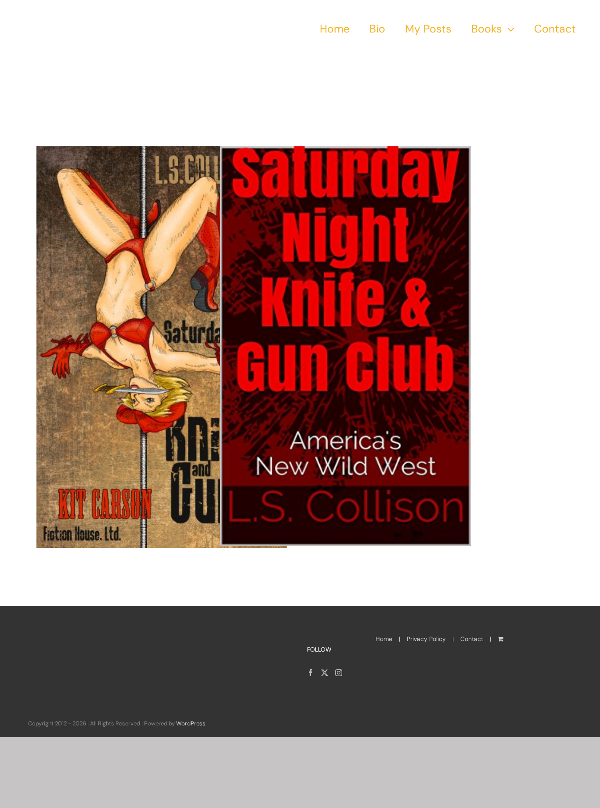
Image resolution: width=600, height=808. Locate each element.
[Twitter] (324, 672)
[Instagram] (338, 672)
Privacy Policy (426, 639)
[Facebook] (310, 672)
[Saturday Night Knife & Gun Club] (161, 347)
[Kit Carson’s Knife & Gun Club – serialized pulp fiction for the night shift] (345, 346)
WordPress (191, 723)
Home (384, 639)
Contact (471, 639)
